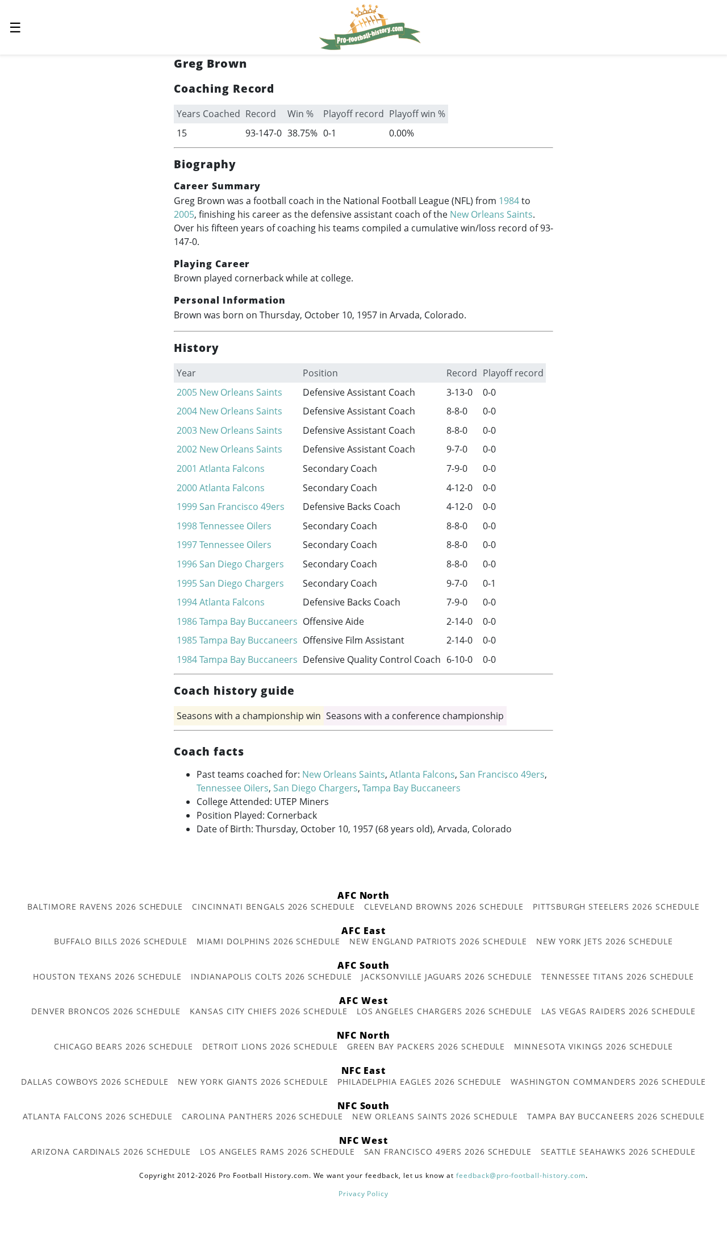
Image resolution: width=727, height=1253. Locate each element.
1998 (187, 526)
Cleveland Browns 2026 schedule (444, 906)
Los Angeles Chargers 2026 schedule (445, 1011)
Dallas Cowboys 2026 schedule (95, 1081)
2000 (187, 488)
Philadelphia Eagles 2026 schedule (419, 1081)
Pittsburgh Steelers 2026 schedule (616, 906)
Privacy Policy (363, 1193)
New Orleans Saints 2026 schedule (435, 1116)
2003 (187, 430)
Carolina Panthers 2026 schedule (262, 1116)
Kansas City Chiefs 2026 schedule (269, 1011)
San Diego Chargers (241, 564)
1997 (187, 544)
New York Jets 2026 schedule (604, 941)
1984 (509, 200)
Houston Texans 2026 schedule (107, 976)
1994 (187, 602)
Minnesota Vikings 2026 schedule (593, 1046)
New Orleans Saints (491, 214)
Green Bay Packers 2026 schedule (426, 1046)
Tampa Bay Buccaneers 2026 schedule (616, 1116)
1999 (187, 506)
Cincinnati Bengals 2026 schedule (273, 906)
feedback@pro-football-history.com (521, 1175)
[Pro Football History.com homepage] (370, 26)
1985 (187, 640)
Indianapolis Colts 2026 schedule (271, 976)
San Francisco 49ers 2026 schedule (448, 1151)
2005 (184, 214)
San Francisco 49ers (242, 506)
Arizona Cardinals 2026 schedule (111, 1151)
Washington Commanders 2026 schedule (608, 1081)
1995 (187, 583)
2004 (187, 411)
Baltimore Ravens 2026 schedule (105, 906)
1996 (187, 564)
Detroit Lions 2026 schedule (270, 1046)
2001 (187, 468)
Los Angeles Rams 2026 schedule (277, 1151)
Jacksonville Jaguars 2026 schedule (446, 976)
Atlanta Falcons (232, 468)
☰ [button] (15, 27)
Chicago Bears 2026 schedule (123, 1046)
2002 (187, 449)
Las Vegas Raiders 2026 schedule (618, 1011)
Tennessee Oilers (235, 526)
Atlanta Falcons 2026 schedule (98, 1116)
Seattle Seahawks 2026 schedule (618, 1151)
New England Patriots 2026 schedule (438, 941)
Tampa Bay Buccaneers (248, 621)
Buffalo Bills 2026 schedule (120, 941)
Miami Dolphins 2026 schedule (268, 941)
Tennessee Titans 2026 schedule (617, 976)
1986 (187, 621)
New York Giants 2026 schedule (253, 1081)
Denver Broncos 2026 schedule (106, 1011)
